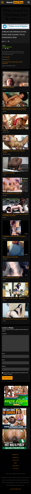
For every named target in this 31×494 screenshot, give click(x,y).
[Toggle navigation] (2, 2)
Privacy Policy (15, 465)
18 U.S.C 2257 (15, 460)
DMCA (15, 463)
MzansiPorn (7, 57)
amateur (6, 61)
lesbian (20, 61)
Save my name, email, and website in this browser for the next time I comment (16, 373)
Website (4, 366)
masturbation (5, 63)
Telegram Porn (15, 454)
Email (3, 359)
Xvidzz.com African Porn (15, 489)
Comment (4, 333)
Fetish (8, 59)
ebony (13, 61)
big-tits (10, 61)
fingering (17, 61)
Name (3, 353)
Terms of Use (15, 468)
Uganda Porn (15, 457)
